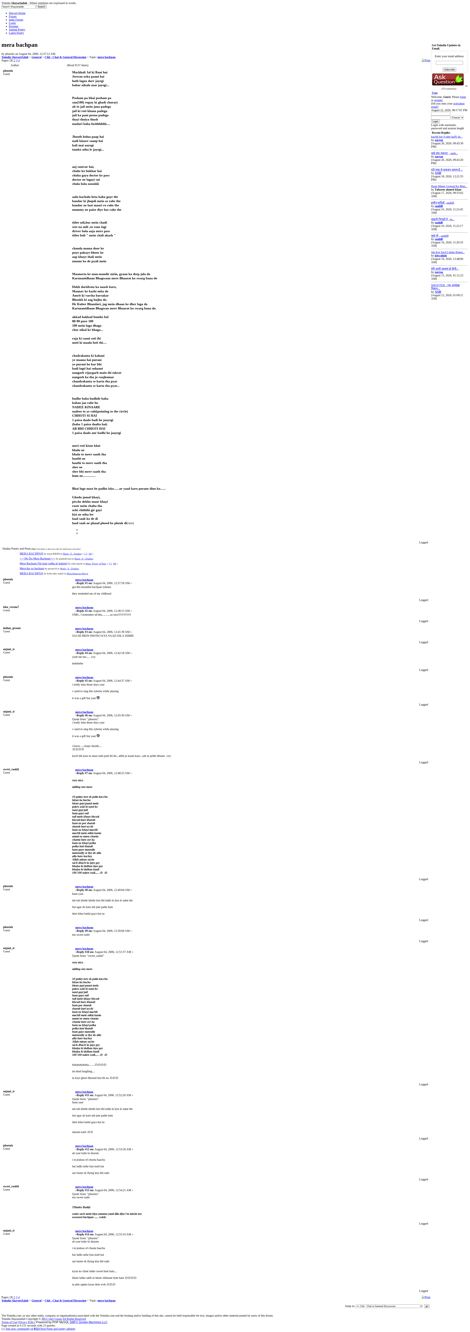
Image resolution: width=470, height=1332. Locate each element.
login (463, 96)
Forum (13, 16)
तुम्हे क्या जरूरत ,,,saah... (444, 153)
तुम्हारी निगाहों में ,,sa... (442, 219)
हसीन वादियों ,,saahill (442, 202)
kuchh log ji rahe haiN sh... (446, 136)
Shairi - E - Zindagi (72, 553)
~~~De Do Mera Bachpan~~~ (37, 558)
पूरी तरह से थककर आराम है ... (447, 169)
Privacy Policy (26, 1322)
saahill (439, 206)
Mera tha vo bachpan (32, 568)
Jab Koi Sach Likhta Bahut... (448, 252)
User (435, 92)
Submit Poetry (17, 29)
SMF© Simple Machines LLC (89, 1322)
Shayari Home (17, 13)
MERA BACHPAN (31, 553)
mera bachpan (106, 57)
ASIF (438, 173)
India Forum (16, 19)
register (438, 100)
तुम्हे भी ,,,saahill (440, 235)
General (36, 57)
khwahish (441, 255)
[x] (3, 1328)
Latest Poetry (16, 32)
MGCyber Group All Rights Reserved (64, 1318)
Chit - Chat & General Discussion (65, 57)
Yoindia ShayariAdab (14, 57)
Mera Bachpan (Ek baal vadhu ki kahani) (43, 563)
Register (13, 26)
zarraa (439, 140)
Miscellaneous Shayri (77, 573)
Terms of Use (9, 1322)
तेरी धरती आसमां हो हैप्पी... (445, 268)
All (90, 553)
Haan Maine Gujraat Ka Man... (449, 186)
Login (12, 23)
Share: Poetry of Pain (95, 563)
